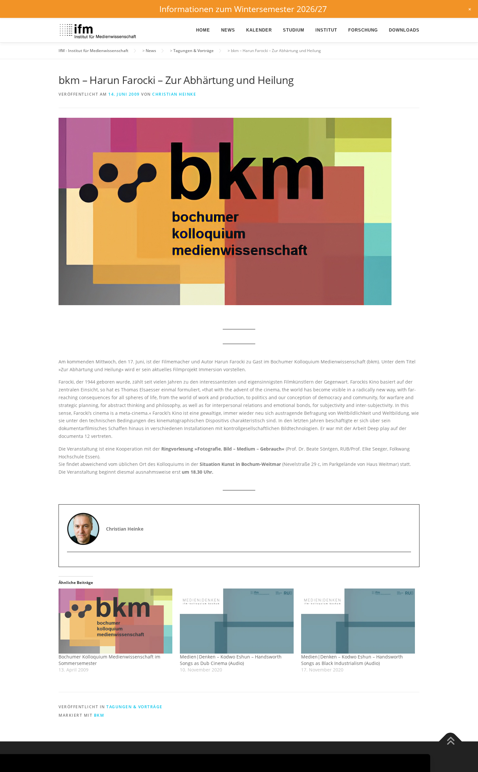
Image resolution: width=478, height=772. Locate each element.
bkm (99, 715)
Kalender (259, 30)
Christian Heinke (174, 94)
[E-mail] (72, 563)
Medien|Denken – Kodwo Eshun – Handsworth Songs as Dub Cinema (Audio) (231, 660)
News (228, 30)
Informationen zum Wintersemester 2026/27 (243, 8)
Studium (293, 30)
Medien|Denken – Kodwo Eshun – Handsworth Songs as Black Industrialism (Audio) (352, 660)
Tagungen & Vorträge (134, 707)
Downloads (404, 30)
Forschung (363, 30)
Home (203, 30)
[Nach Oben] (450, 741)
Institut (326, 30)
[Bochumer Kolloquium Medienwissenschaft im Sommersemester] (116, 621)
